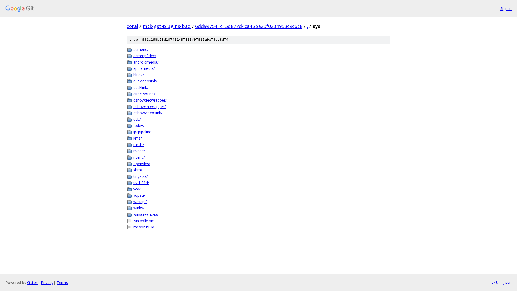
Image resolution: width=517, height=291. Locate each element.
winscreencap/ (145, 214)
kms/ (137, 138)
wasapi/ (140, 201)
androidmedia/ (146, 62)
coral (132, 26)
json (507, 282)
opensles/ (141, 163)
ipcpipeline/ (143, 131)
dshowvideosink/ (147, 112)
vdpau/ (139, 195)
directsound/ (144, 93)
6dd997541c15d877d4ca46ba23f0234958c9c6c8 (248, 26)
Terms (62, 282)
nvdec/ (139, 150)
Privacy (47, 282)
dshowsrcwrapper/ (149, 106)
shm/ (137, 169)
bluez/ (138, 74)
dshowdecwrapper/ (150, 100)
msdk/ (138, 144)
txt (494, 282)
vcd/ (137, 189)
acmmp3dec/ (144, 55)
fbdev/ (138, 125)
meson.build (143, 227)
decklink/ (140, 87)
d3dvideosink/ (145, 81)
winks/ (138, 207)
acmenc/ (140, 49)
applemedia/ (144, 68)
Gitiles (32, 282)
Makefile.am (144, 220)
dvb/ (137, 119)
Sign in (506, 8)
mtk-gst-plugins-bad (167, 26)
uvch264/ (141, 182)
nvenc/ (139, 157)
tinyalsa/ (140, 176)
